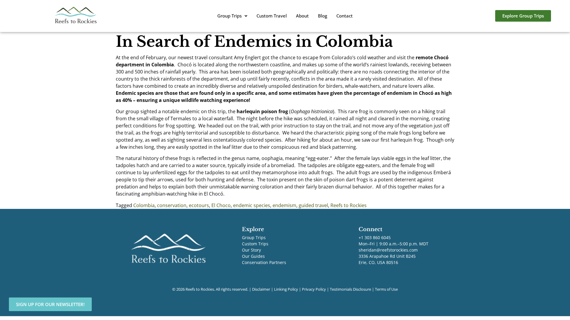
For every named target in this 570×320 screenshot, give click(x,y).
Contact (344, 16)
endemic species (251, 205)
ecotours (199, 205)
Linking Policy (286, 289)
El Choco (221, 205)
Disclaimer (261, 289)
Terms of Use (386, 289)
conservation (171, 205)
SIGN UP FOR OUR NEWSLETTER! (50, 304)
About (302, 16)
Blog (322, 16)
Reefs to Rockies (348, 205)
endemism (284, 205)
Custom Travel (271, 16)
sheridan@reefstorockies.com (388, 250)
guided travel (313, 205)
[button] (232, 16)
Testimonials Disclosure (350, 289)
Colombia (144, 205)
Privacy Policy (314, 289)
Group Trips (229, 16)
